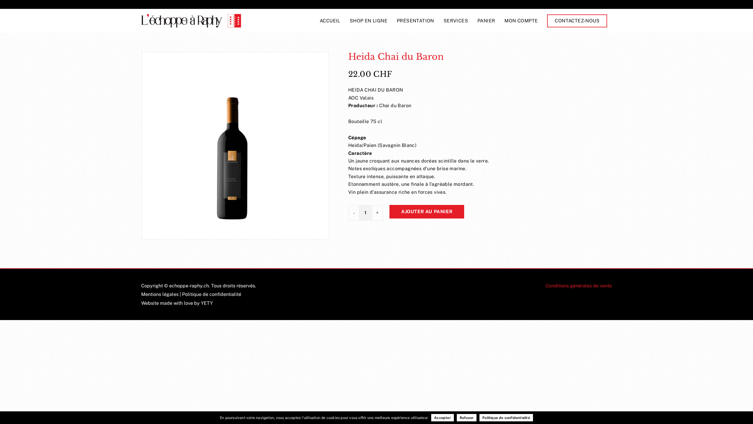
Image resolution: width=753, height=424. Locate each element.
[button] (577, 20)
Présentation (415, 21)
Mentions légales (160, 294)
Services (456, 21)
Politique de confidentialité (211, 294)
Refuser (467, 417)
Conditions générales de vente (579, 286)
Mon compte (521, 21)
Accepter (442, 417)
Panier (486, 21)
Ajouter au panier (426, 211)
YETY (207, 303)
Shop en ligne (368, 21)
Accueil (330, 21)
